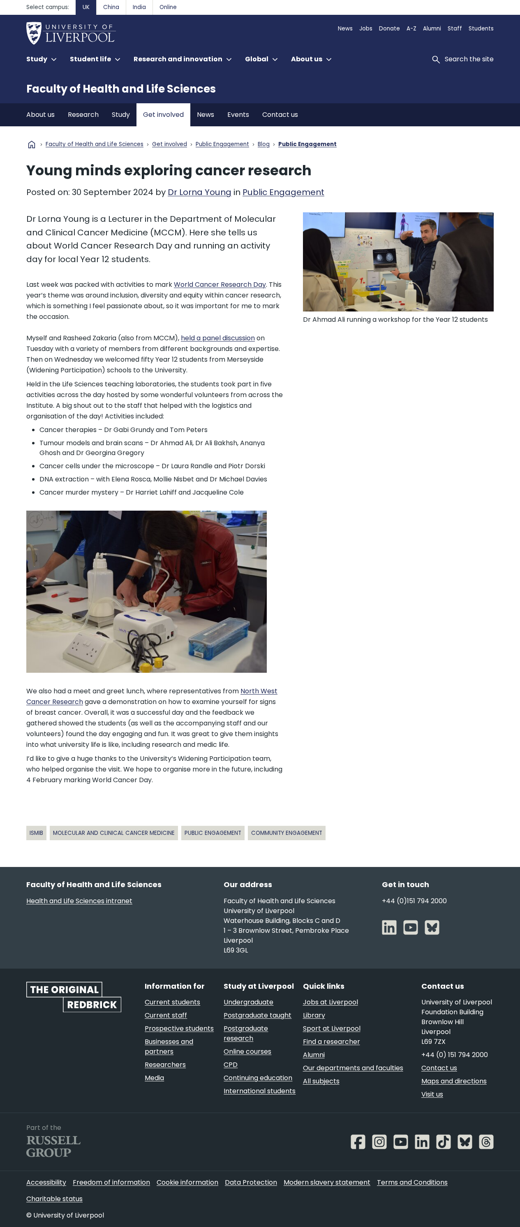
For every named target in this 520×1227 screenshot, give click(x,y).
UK (86, 7)
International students (260, 1091)
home (31, 144)
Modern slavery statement (327, 1182)
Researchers (165, 1064)
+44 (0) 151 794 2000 (454, 1055)
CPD (231, 1064)
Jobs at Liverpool (330, 1002)
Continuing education (258, 1078)
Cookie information (187, 1182)
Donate (389, 29)
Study (121, 114)
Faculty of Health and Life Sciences (121, 88)
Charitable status (54, 1199)
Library (314, 1015)
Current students (172, 1002)
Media (154, 1078)
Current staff (166, 1015)
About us (40, 114)
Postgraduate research (246, 1033)
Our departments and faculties (353, 1068)
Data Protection (251, 1182)
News (345, 29)
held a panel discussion (218, 338)
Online (168, 7)
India (139, 7)
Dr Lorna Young (199, 192)
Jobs (365, 29)
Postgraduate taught (257, 1015)
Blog (264, 144)
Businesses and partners (169, 1046)
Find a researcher (331, 1041)
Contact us (280, 114)
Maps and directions (454, 1081)
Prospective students (179, 1028)
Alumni (432, 29)
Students (481, 29)
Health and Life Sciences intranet (79, 901)
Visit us (432, 1094)
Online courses (247, 1051)
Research (83, 114)
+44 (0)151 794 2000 (414, 901)
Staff (455, 29)
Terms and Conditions (412, 1182)
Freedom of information (111, 1182)
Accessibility (46, 1182)
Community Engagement (286, 833)
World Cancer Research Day (220, 284)
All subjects (321, 1081)
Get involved (163, 114)
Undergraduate (248, 1002)
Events (238, 114)
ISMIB (36, 833)
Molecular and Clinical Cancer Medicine (114, 833)
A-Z (411, 29)
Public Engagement (222, 144)
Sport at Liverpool (332, 1028)
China (111, 7)
